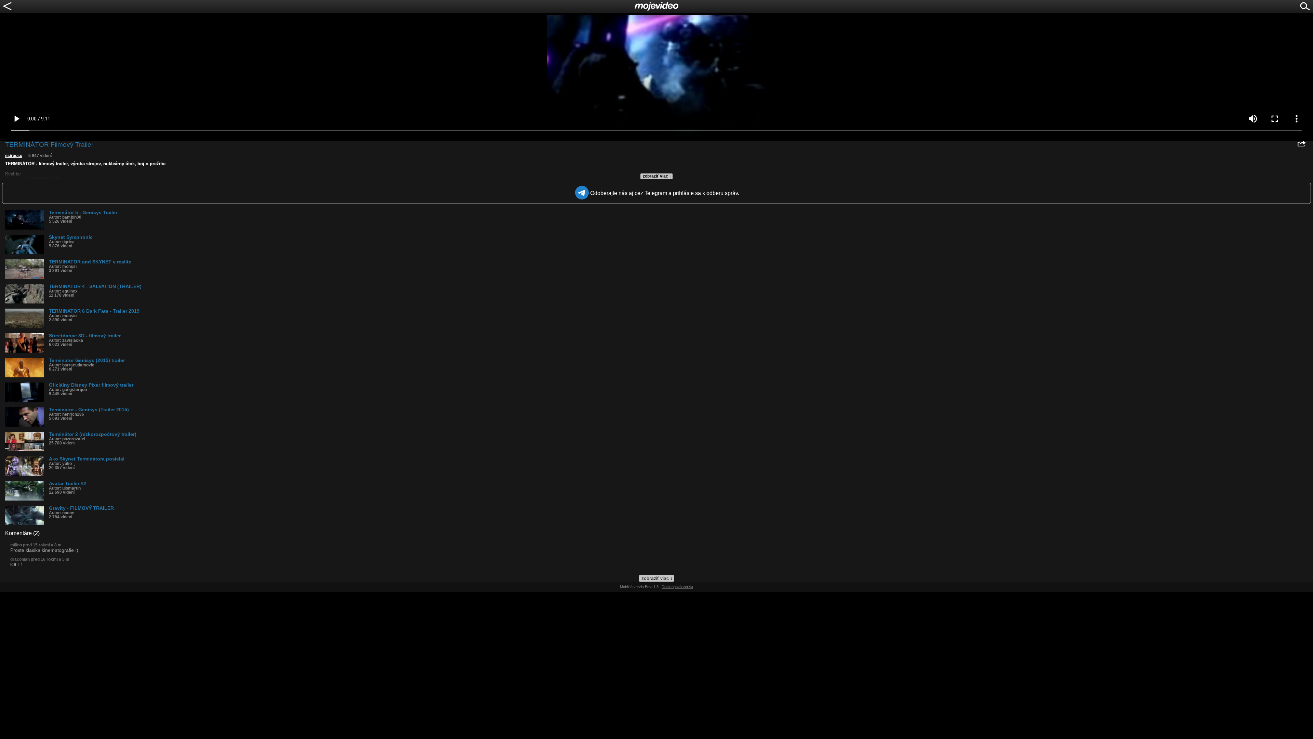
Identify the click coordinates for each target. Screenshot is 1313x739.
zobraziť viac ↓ (657, 176)
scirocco (13, 156)
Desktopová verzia (677, 587)
